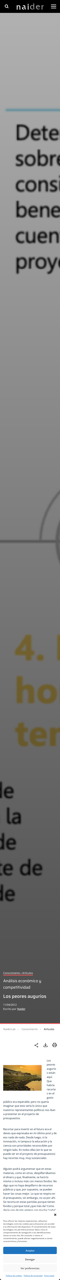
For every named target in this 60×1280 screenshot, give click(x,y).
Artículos (49, 1029)
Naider (21, 1009)
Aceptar (30, 1250)
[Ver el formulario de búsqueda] (6, 6)
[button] (55, 1214)
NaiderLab (9, 1029)
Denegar (30, 1259)
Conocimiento (30, 1029)
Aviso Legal (49, 1275)
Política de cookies (14, 1275)
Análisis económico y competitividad (22, 984)
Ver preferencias (30, 1268)
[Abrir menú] (53, 6)
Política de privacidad (33, 1275)
